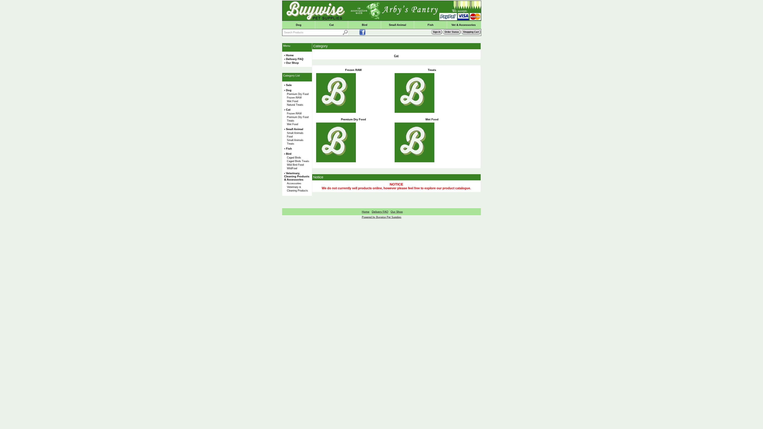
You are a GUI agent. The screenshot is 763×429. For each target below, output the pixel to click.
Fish (431, 24)
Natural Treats (295, 104)
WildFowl (292, 168)
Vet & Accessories (463, 24)
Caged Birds (294, 157)
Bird (364, 24)
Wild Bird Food (295, 164)
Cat (331, 24)
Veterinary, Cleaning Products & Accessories (296, 176)
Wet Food (292, 101)
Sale (289, 85)
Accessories (294, 183)
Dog (298, 24)
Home (290, 55)
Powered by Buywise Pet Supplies (381, 217)
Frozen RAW (294, 97)
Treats (290, 120)
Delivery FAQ (294, 59)
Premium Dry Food (298, 94)
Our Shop (292, 62)
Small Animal (397, 24)
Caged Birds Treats (298, 161)
